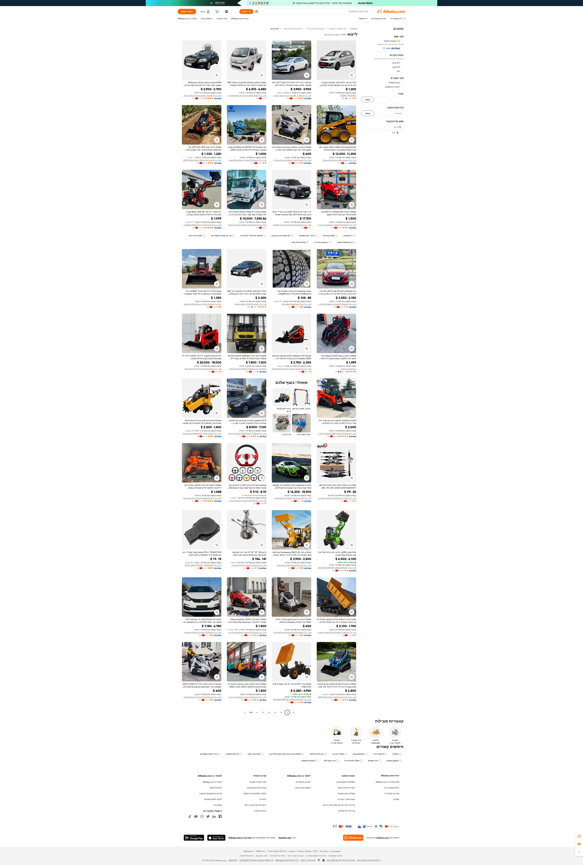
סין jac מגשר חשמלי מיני (221, 236)
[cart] (216, 12)
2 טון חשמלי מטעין (344, 242)
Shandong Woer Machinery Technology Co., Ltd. (201, 225)
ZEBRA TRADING (348, 95)
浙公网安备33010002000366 (341, 860)
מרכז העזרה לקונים (257, 782)
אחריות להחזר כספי (346, 788)
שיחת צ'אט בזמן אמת (256, 788)
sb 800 (396, 754)
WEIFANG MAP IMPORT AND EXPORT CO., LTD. (336, 567)
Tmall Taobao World (277, 851)
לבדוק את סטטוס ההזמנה (210, 793)
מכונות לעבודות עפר (292, 28)
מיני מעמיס (373, 761)
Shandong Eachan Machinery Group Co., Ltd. (336, 433)
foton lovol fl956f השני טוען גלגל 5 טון (285, 754)
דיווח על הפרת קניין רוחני (255, 805)
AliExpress (248, 851)
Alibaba (354, 28)
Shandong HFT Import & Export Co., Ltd (203, 369)
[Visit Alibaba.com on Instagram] (202, 816)
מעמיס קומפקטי (308, 761)
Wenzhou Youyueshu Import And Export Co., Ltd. (246, 500)
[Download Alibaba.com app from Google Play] (194, 838)
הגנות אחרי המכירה (346, 799)
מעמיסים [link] (275, 28)
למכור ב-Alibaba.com (212, 782)
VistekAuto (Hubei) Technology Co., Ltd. (292, 498)
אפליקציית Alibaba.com (240, 837)
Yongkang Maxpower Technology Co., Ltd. (201, 433)
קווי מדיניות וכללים (346, 811)
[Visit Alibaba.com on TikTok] (190, 816)
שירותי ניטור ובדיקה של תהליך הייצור (338, 805)
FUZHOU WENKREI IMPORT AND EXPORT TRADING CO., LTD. (201, 565)
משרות (396, 799)
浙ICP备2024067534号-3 (369, 860)
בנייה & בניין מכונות (337, 28)
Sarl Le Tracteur (348, 369)
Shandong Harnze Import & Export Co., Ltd (291, 369)
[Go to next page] (244, 712)
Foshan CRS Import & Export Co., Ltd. (249, 565)
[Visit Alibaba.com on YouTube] (196, 816)
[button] (256, 11)
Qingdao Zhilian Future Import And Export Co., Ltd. (291, 225)
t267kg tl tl (347, 236)
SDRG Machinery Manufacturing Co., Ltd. (202, 160)
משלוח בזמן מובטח (346, 793)
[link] (579, 836)
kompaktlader (359, 754)
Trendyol (324, 851)
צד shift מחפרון (232, 754)
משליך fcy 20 (338, 754)
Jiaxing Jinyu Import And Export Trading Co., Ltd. (246, 433)
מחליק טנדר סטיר (298, 242)
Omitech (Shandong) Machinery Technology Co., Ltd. (201, 304)
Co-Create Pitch (391, 788)
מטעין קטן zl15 (329, 236)
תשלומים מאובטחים (346, 782)
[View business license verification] (318, 860)
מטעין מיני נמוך (253, 754)
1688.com (260, 851)
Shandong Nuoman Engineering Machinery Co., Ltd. (201, 498)
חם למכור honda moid (280, 236)
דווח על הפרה (260, 811)
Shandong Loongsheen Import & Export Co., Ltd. (336, 225)
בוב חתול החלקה (317, 754)
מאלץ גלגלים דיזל (351, 761)
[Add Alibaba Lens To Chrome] (353, 838)
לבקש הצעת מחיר (303, 788)
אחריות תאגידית (392, 793)
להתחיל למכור (215, 788)
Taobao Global (304, 851)
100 (250, 712)
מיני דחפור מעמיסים (208, 754)
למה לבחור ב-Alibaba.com (387, 782)
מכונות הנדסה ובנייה (315, 28)
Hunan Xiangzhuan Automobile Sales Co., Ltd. (246, 95)
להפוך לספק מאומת (213, 799)
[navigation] (382, 371)
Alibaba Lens (382, 837)
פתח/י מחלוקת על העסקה (254, 793)
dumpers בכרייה (321, 242)
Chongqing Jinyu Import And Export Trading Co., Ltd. (201, 95)
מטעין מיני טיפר (195, 236)
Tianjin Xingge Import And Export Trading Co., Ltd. (336, 632)
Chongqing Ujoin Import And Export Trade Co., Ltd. (336, 498)
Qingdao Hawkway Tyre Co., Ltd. (296, 304)
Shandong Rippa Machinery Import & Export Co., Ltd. (246, 160)
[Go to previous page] (293, 712)
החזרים (263, 799)
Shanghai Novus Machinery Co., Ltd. (339, 160)
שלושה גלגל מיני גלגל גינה (251, 236)
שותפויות (218, 805)
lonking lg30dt (392, 761)
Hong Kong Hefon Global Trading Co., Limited (246, 369)
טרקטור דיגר (378, 754)
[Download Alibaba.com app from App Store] (216, 838)
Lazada (291, 851)
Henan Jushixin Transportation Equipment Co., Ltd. (246, 225)
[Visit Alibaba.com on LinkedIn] (214, 816)
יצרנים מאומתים (303, 782)
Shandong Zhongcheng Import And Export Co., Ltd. (291, 160)
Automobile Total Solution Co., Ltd (250, 304)
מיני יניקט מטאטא (306, 236)
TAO (315, 851)
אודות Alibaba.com (390, 775)
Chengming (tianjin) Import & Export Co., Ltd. (336, 304)
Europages (336, 851)
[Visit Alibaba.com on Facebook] (220, 816)
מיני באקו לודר (329, 761)
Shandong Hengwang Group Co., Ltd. (294, 565)
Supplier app (284, 837)
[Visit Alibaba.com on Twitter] (208, 816)
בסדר (367, 99)
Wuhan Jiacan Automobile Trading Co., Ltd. (291, 95)
